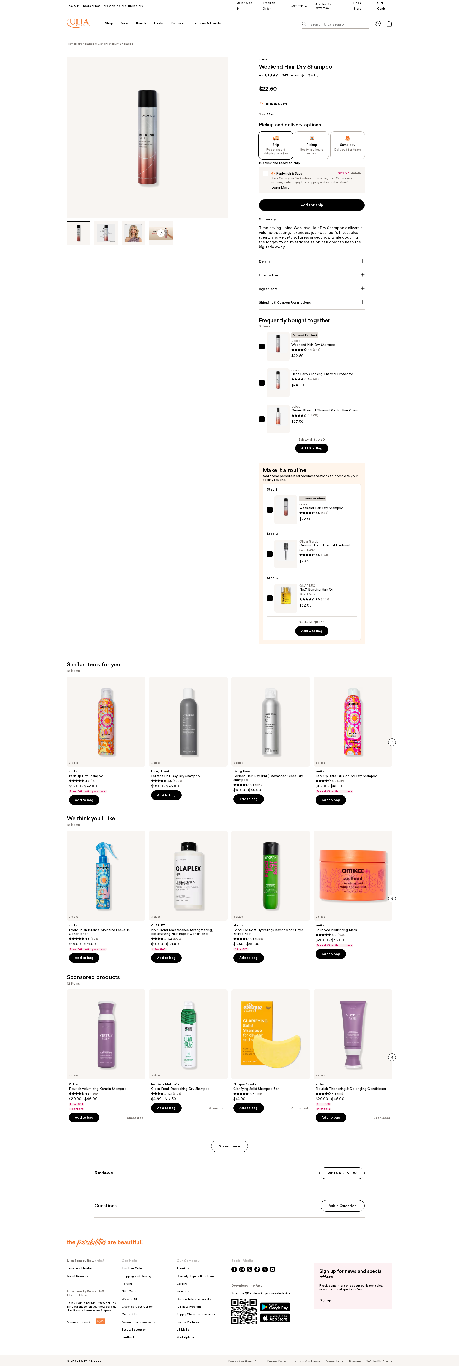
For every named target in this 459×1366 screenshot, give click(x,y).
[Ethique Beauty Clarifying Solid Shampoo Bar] (270, 1045)
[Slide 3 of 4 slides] (133, 233)
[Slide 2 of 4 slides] (106, 233)
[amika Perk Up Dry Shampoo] (106, 735)
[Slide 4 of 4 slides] (161, 233)
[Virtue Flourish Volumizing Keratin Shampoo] (106, 1050)
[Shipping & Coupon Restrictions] (312, 302)
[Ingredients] (312, 289)
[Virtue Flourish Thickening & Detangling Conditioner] (353, 1050)
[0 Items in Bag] (389, 23)
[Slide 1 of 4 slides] (78, 233)
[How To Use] (312, 275)
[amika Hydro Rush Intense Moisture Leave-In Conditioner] (106, 891)
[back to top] (444, 1351)
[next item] (392, 742)
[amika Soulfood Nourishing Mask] (353, 889)
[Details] (312, 262)
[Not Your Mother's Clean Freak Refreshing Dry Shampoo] (188, 1045)
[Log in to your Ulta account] (378, 23)
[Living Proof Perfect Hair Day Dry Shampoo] (188, 733)
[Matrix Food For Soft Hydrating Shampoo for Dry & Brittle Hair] (270, 891)
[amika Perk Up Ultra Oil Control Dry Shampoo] (353, 735)
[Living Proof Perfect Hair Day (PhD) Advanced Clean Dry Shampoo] (270, 734)
